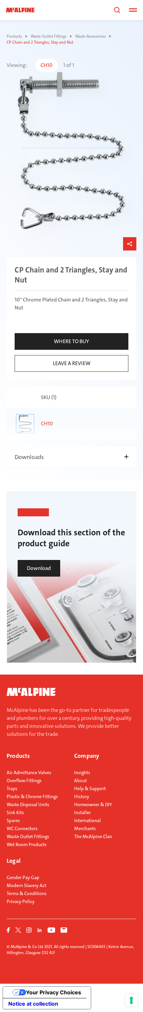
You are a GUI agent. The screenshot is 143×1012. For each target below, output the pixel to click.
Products (18, 756)
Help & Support (90, 788)
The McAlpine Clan (93, 836)
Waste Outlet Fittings (28, 836)
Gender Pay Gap (23, 877)
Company (86, 756)
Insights (82, 772)
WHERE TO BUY (71, 341)
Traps (12, 788)
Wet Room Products (27, 844)
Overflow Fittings (24, 780)
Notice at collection (33, 1003)
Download (39, 568)
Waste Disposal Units (28, 804)
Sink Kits (15, 812)
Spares (13, 820)
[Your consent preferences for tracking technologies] (131, 1000)
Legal (14, 861)
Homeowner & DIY (93, 804)
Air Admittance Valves (29, 772)
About (80, 780)
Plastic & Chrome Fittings (32, 796)
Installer (82, 812)
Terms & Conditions (27, 893)
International (87, 820)
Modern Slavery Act (26, 885)
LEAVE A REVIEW (71, 363)
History (81, 796)
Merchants (85, 828)
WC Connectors (22, 828)
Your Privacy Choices (53, 992)
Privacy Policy (21, 901)
